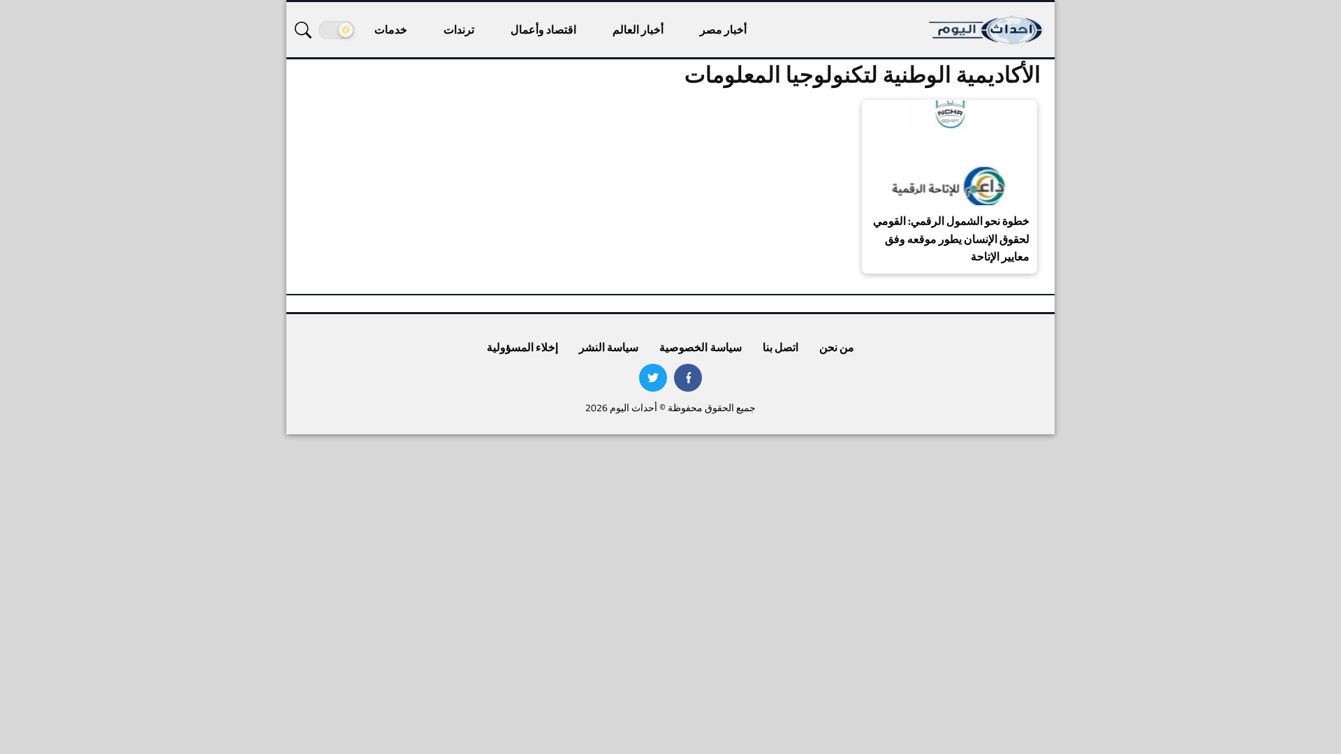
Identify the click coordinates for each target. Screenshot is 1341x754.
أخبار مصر (723, 29)
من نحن (836, 347)
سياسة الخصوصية (700, 347)
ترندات (459, 29)
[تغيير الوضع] (336, 30)
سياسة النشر (608, 347)
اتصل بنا (780, 347)
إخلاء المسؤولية (522, 347)
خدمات (390, 29)
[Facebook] (688, 378)
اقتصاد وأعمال (543, 29)
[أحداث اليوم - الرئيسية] (987, 29)
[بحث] (303, 30)
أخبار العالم (638, 29)
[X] (653, 378)
